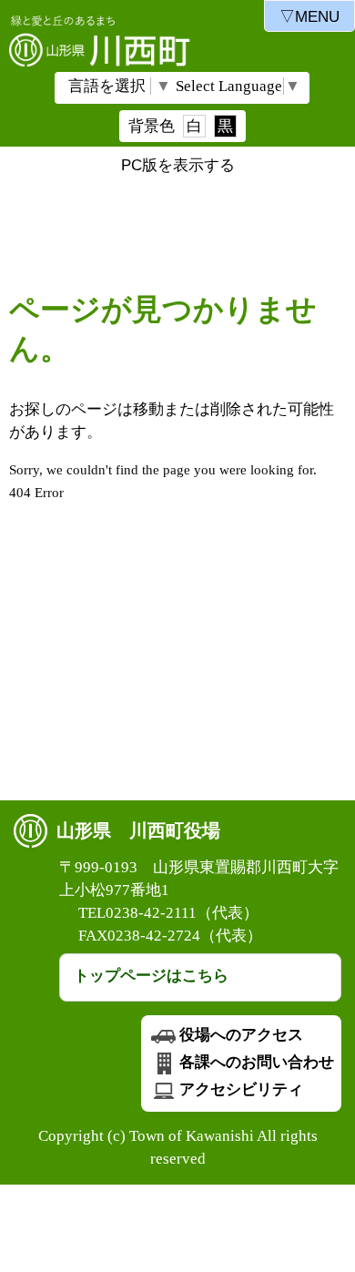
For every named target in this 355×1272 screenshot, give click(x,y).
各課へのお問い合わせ (256, 1062)
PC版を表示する (178, 165)
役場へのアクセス (241, 1034)
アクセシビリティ (241, 1089)
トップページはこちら (151, 975)
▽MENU (309, 16)
